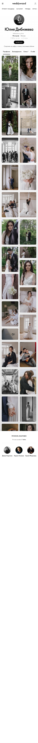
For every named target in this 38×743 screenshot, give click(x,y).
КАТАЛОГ (20, 9)
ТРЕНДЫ (27, 9)
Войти (24, 439)
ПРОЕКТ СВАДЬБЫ (8, 9)
